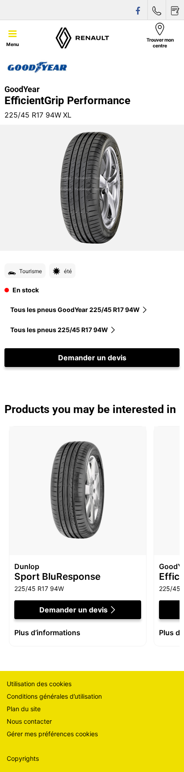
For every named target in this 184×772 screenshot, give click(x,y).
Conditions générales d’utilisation (54, 696)
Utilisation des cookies (39, 684)
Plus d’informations (47, 632)
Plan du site (24, 709)
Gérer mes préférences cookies (52, 734)
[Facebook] (138, 10)
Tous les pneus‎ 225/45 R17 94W (59, 329)
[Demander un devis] (175, 10)
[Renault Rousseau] (82, 37)
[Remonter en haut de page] (161, 753)
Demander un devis (92, 357)
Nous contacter (29, 721)
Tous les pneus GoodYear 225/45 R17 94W (75, 309)
